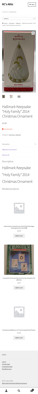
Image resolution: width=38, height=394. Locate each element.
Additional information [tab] (9, 150)
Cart (29, 389)
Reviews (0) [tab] (5, 155)
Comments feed (7, 367)
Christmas (11, 23)
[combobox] (19, 18)
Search (19, 391)
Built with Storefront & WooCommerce (14, 383)
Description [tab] (6, 144)
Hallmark (18, 23)
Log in (4, 362)
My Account (6, 391)
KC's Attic (7, 4)
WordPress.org (6, 369)
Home (5, 23)
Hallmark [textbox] (18, 18)
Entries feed (6, 364)
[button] (33, 33)
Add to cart (19, 236)
